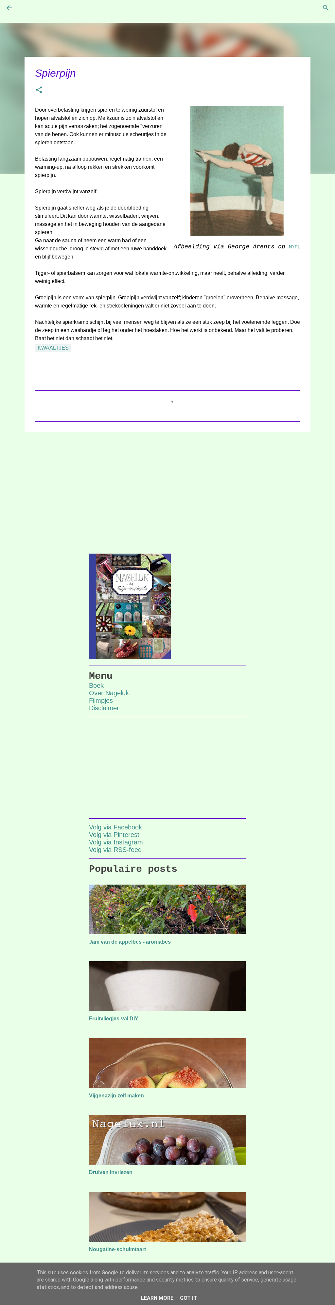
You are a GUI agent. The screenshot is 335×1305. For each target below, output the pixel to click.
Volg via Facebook (115, 827)
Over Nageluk (109, 693)
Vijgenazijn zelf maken (116, 1095)
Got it (188, 1298)
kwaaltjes (53, 348)
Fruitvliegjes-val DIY (113, 1018)
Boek (96, 685)
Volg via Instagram (116, 842)
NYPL (294, 246)
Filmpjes (101, 700)
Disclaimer (104, 708)
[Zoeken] (326, 8)
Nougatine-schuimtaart (117, 1249)
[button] (39, 90)
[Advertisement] (167, 487)
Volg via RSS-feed (115, 849)
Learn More (157, 1298)
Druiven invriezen (110, 1172)
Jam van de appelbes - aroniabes (130, 942)
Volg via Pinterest (114, 834)
